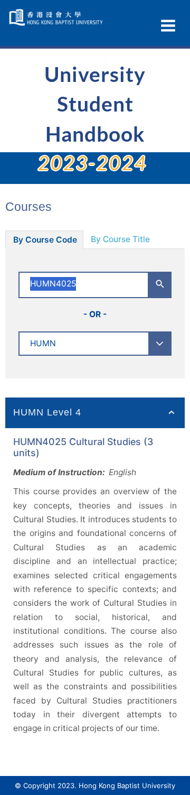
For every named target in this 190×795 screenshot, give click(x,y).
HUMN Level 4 (47, 412)
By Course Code (45, 240)
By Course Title (120, 239)
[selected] (57, 17)
